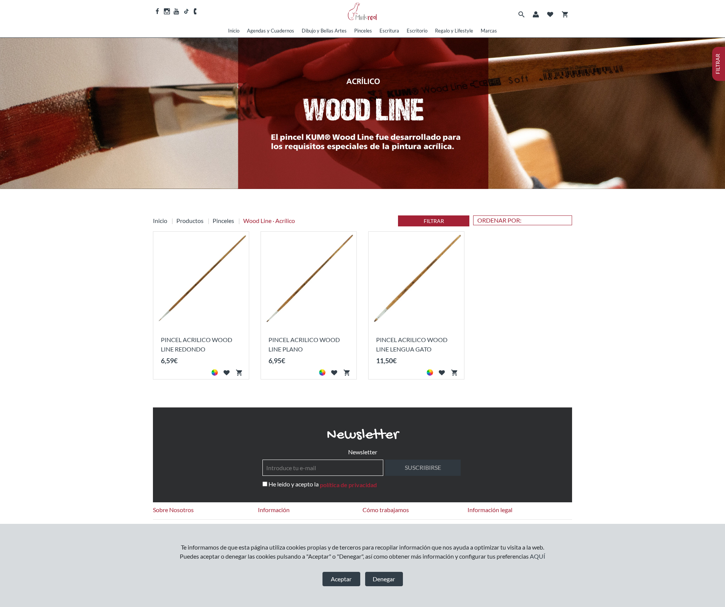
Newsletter (362, 451)
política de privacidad (348, 484)
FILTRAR (434, 221)
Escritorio (417, 31)
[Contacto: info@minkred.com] (195, 11)
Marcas (489, 31)
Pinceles (363, 31)
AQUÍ (537, 556)
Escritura (389, 31)
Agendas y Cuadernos (270, 31)
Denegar (384, 578)
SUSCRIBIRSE (423, 467)
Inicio (233, 31)
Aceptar (341, 578)
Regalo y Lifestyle (454, 31)
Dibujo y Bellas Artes (324, 31)
